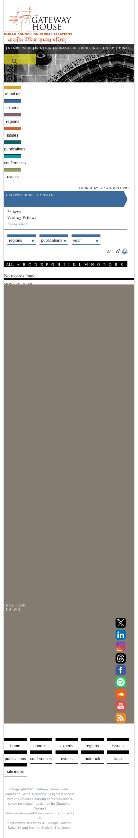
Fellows (14, 211)
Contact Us (66, 48)
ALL (9, 264)
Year (77, 240)
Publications (13, 149)
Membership (19, 48)
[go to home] (38, 41)
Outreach (92, 759)
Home (15, 746)
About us (12, 94)
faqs (118, 759)
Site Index (15, 771)
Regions (12, 121)
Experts (12, 108)
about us (40, 746)
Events (13, 176)
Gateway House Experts (29, 195)
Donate (125, 48)
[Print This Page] (124, 252)
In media (43, 48)
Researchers (18, 224)
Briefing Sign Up (97, 48)
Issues (12, 135)
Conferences (13, 163)
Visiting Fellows (21, 218)
